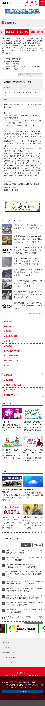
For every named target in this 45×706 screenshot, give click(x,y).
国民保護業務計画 (11, 356)
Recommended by (33, 313)
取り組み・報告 (22, 32)
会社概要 (8, 321)
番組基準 (8, 331)
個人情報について (11, 361)
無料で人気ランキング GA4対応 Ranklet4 (32, 623)
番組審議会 (10, 32)
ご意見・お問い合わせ (13, 385)
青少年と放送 (10, 341)
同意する (22, 691)
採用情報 (8, 375)
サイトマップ (10, 390)
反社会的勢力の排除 (12, 351)
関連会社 (8, 326)
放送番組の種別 (11, 336)
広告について (10, 365)
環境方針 (8, 346)
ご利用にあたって (11, 395)
